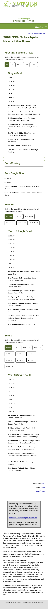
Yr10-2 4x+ (10, 223)
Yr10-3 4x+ (22, 223)
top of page (40, 491)
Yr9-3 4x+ (9, 354)
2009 (43, 487)
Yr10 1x (9, 216)
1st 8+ (34, 65)
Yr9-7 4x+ (20, 360)
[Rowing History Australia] (19, 8)
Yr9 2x (17, 347)
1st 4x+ (19, 65)
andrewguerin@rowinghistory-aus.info (23, 518)
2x (12, 65)
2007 (43, 483)
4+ (27, 65)
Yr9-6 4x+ (9, 360)
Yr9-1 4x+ (26, 347)
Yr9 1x (8, 347)
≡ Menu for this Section (36, 33)
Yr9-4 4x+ (20, 354)
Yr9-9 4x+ (9, 366)
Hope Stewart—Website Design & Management (28, 602)
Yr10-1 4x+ (29, 216)
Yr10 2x (18, 216)
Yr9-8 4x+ (31, 360)
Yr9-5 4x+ (31, 354)
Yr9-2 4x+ (37, 347)
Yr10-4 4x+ (34, 223)
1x (7, 65)
